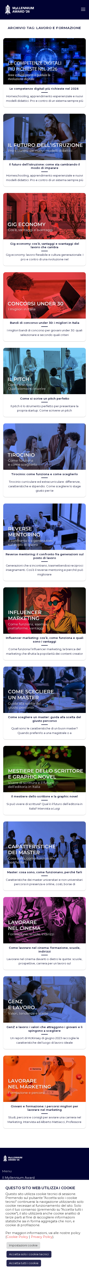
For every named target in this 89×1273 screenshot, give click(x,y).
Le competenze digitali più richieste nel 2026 (44, 88)
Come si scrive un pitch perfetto (44, 398)
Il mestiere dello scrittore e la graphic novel (44, 796)
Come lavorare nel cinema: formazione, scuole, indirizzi (44, 949)
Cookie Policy (17, 1237)
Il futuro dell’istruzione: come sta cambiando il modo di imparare (44, 166)
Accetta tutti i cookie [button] (23, 1263)
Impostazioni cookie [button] (23, 1245)
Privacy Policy (41, 1237)
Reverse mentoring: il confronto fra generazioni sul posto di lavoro (45, 556)
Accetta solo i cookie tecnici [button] (29, 1254)
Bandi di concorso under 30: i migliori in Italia (44, 322)
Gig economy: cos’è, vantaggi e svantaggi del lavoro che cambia (44, 245)
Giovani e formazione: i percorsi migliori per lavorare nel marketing (44, 1108)
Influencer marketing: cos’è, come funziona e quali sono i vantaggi (44, 639)
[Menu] (83, 9)
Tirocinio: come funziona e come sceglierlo (44, 474)
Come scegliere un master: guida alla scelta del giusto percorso (44, 718)
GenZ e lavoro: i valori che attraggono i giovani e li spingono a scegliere (44, 1028)
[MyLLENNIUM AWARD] (19, 9)
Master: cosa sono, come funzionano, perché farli (44, 872)
